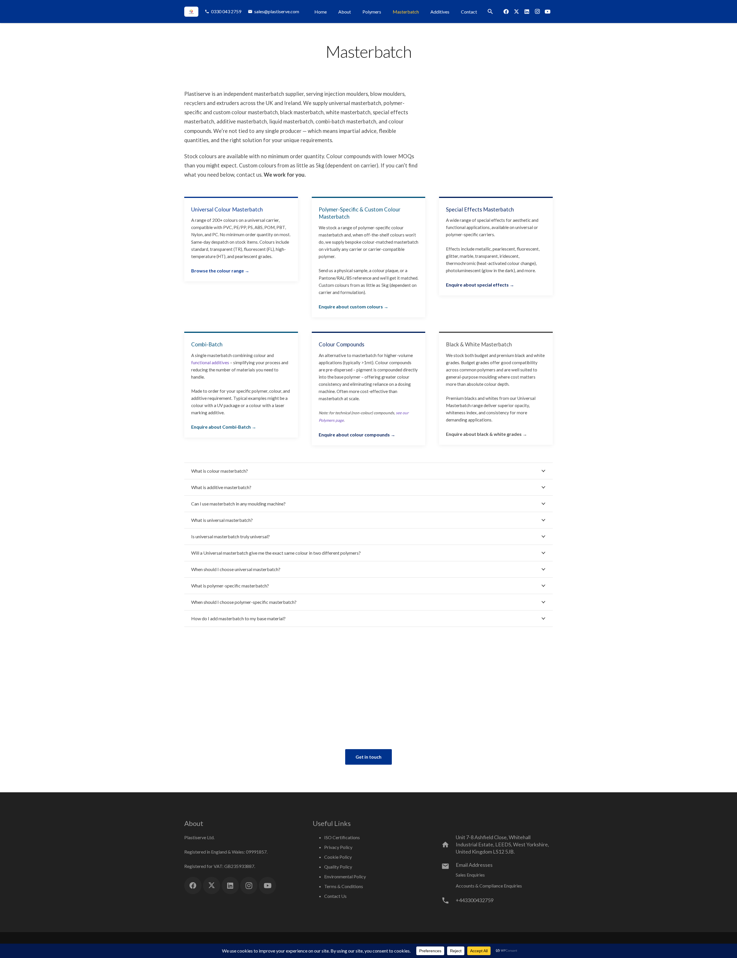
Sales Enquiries (470, 874)
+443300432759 (474, 900)
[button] (490, 11)
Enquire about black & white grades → (486, 434)
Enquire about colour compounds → (357, 434)
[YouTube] (547, 11)
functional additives (210, 362)
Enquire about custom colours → (353, 306)
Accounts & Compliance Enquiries (489, 885)
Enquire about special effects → (480, 284)
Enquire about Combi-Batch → (223, 427)
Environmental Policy (345, 876)
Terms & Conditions (343, 886)
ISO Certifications (342, 837)
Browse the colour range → (220, 270)
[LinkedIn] (527, 11)
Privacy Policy (338, 847)
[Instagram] (537, 11)
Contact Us (335, 896)
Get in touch (368, 756)
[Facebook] (506, 11)
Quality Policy (338, 866)
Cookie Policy (338, 857)
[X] (516, 11)
